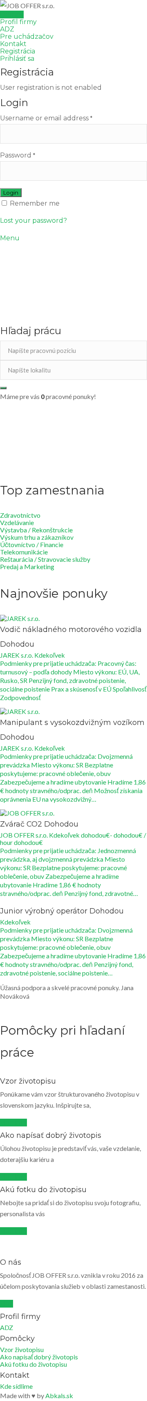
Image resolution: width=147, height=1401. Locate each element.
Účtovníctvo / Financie (31, 544)
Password (17, 155)
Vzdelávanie (17, 522)
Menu (10, 238)
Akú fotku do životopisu (33, 1364)
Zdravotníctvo (20, 515)
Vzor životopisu (22, 1349)
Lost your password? (33, 220)
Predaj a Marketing (27, 566)
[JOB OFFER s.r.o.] (73, 5)
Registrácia (17, 51)
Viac (6, 1304)
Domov (12, 14)
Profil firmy (18, 22)
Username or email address (46, 118)
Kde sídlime (16, 1386)
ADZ (7, 29)
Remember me (34, 203)
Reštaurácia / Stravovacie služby (45, 559)
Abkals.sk (59, 1395)
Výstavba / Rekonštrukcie (36, 530)
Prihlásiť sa (17, 58)
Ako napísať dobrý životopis (39, 1357)
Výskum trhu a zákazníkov (37, 537)
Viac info (13, 1122)
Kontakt (13, 44)
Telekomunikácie (24, 552)
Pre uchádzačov (26, 36)
